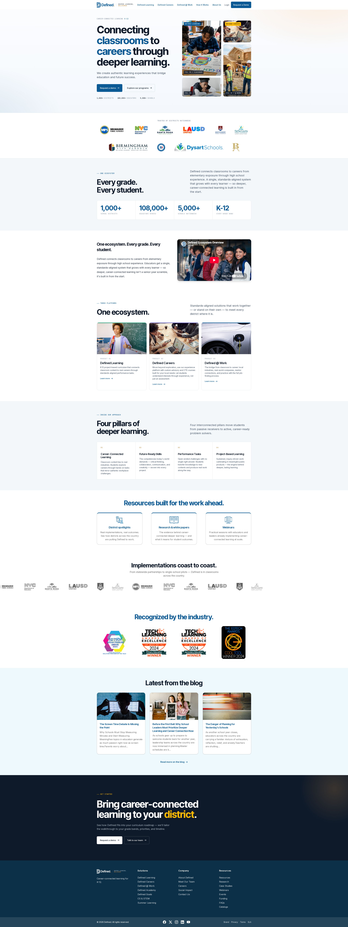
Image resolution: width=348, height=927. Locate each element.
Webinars (224, 890)
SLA (249, 922)
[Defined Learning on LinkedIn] (182, 922)
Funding (223, 898)
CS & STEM (144, 898)
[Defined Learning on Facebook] (164, 922)
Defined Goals (145, 894)
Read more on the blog (172, 762)
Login (226, 5)
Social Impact (185, 890)
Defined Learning (145, 5)
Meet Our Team (186, 881)
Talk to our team (135, 840)
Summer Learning (147, 902)
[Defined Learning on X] (170, 922)
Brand (226, 922)
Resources (224, 877)
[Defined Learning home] (115, 5)
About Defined (185, 877)
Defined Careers (165, 5)
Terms (243, 922)
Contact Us (184, 894)
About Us (216, 5)
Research (224, 881)
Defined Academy (147, 890)
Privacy (234, 922)
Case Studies (225, 886)
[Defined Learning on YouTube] (188, 922)
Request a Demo (241, 5)
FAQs (222, 902)
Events (222, 894)
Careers (182, 886)
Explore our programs (138, 88)
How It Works (202, 5)
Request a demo (108, 88)
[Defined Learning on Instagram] (176, 922)
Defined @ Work (184, 5)
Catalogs (223, 906)
